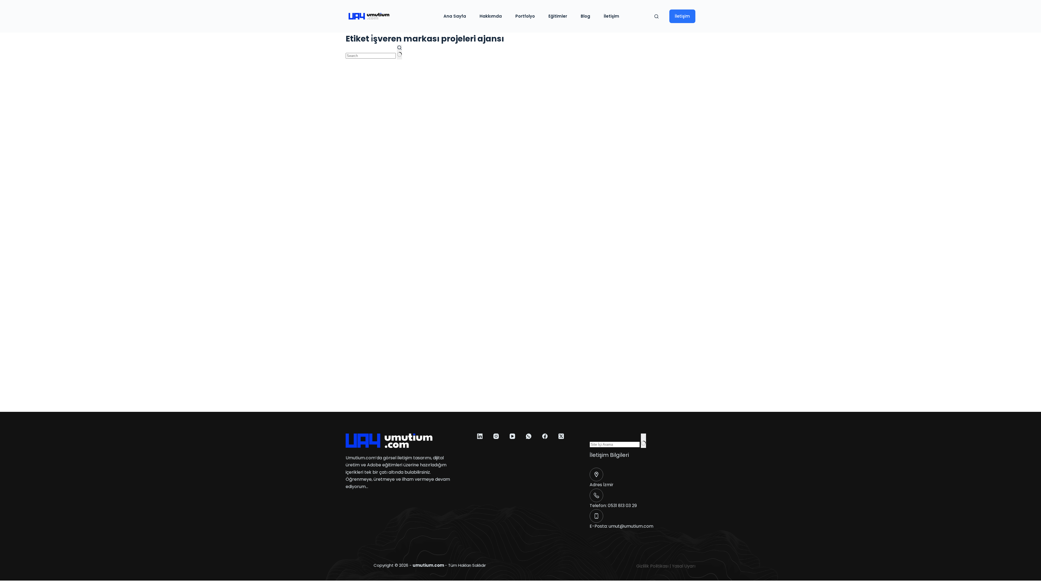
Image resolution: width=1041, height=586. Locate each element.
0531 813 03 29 (622, 505)
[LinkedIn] (480, 436)
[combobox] (371, 56)
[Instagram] (496, 436)
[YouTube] (512, 436)
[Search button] (399, 52)
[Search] (656, 16)
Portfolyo (525, 16)
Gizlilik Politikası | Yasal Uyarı (665, 566)
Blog (585, 16)
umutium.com (428, 565)
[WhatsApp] (528, 436)
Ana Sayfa (455, 16)
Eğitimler (557, 16)
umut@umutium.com (631, 526)
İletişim (611, 16)
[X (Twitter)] (561, 436)
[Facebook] (545, 436)
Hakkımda (491, 16)
